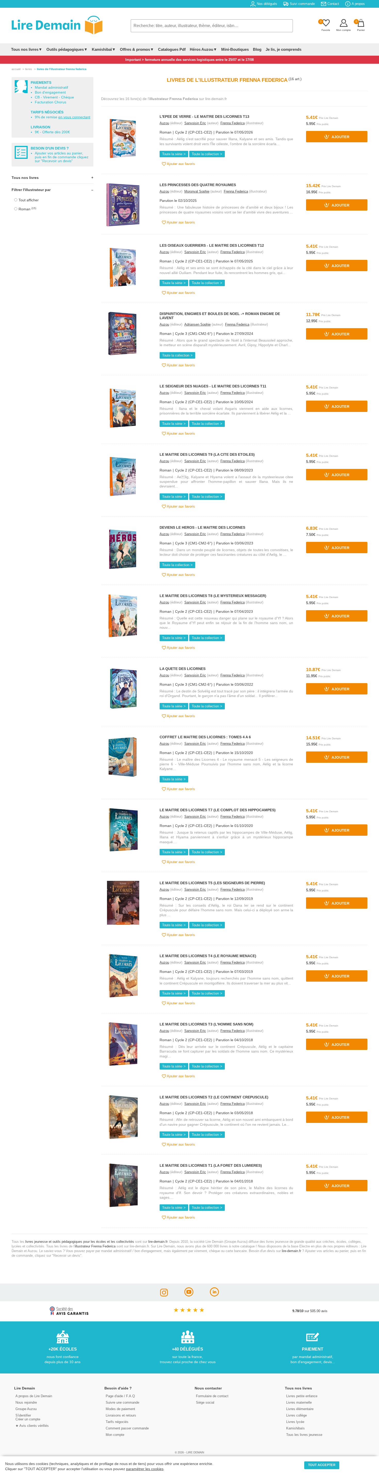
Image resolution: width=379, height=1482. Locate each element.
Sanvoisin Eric (195, 123)
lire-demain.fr (157, 1242)
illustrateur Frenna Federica (95, 1246)
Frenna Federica (232, 123)
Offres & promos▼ (137, 49)
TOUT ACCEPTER (321, 1465)
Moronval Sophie (196, 191)
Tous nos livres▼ (26, 49)
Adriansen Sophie (197, 324)
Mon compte (115, 1435)
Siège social (205, 1402)
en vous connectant (74, 117)
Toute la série (172, 154)
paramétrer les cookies (144, 1469)
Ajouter (340, 137)
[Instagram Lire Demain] (164, 1295)
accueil (16, 69)
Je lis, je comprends (283, 49)
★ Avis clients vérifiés (32, 1426)
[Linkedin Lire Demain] (214, 1295)
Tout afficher (29, 200)
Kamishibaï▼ (104, 49)
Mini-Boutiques (235, 49)
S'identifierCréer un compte (27, 1417)
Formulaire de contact (212, 1396)
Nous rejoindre (26, 1402)
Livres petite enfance (301, 1396)
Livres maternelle (299, 1402)
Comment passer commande (127, 1428)
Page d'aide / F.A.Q (120, 1396)
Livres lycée (295, 1422)
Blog (257, 49)
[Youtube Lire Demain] (188, 1295)
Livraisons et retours (121, 1415)
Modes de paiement (120, 1409)
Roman (27, 209)
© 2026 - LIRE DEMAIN (189, 1452)
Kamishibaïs (295, 1428)
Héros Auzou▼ (203, 49)
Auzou (164, 123)
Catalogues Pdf (172, 49)
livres (28, 69)
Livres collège (296, 1415)
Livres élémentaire (300, 1409)
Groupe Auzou (26, 1409)
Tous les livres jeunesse (304, 1435)
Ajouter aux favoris (180, 164)
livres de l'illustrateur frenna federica (61, 69)
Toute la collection (205, 154)
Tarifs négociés (117, 1422)
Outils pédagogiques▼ (67, 49)
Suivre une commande (122, 1402)
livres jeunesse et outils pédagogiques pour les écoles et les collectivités (79, 1242)
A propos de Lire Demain (33, 1396)
